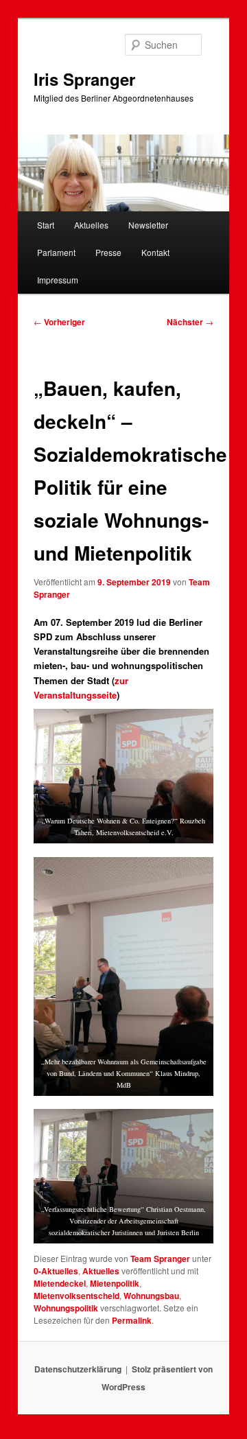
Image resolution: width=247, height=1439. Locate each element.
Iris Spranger (84, 79)
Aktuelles (91, 225)
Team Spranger (160, 1258)
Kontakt (155, 252)
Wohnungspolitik (66, 1308)
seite (107, 694)
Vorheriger (59, 322)
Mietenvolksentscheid (76, 1295)
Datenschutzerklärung (77, 1369)
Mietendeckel (60, 1283)
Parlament (56, 252)
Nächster (190, 322)
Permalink (132, 1320)
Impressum (57, 279)
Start (45, 225)
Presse (108, 252)
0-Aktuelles (56, 1271)
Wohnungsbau (151, 1295)
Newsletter (148, 225)
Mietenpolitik (114, 1283)
